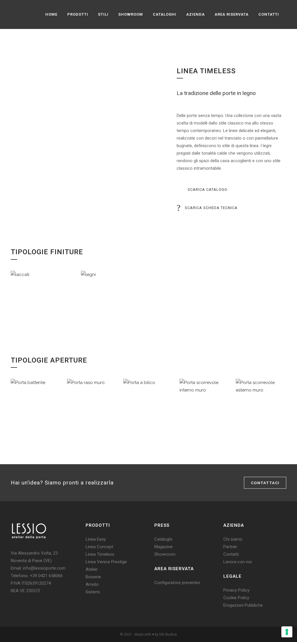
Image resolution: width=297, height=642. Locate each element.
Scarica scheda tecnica (211, 208)
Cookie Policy (236, 597)
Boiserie (93, 576)
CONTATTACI (265, 483)
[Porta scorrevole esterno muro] (261, 404)
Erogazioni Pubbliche (243, 605)
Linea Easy (96, 539)
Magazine (163, 546)
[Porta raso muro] (92, 404)
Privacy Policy (236, 590)
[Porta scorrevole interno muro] (205, 404)
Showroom (164, 554)
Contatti (231, 554)
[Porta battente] (36, 404)
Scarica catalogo (207, 189)
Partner (230, 546)
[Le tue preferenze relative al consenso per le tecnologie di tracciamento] (286, 631)
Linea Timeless (100, 554)
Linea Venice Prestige (106, 561)
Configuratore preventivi (177, 582)
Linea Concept (99, 546)
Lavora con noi (237, 561)
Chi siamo (232, 539)
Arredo (92, 584)
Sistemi (93, 592)
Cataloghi (163, 539)
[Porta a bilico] (148, 404)
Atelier (92, 569)
